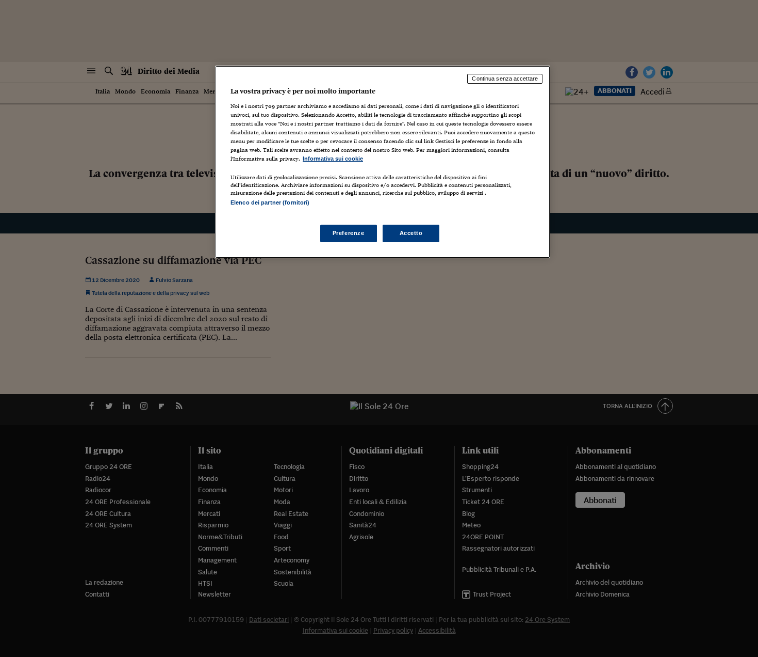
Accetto (411, 233)
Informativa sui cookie (333, 158)
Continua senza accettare (505, 78)
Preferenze (349, 233)
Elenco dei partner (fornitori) (269, 202)
